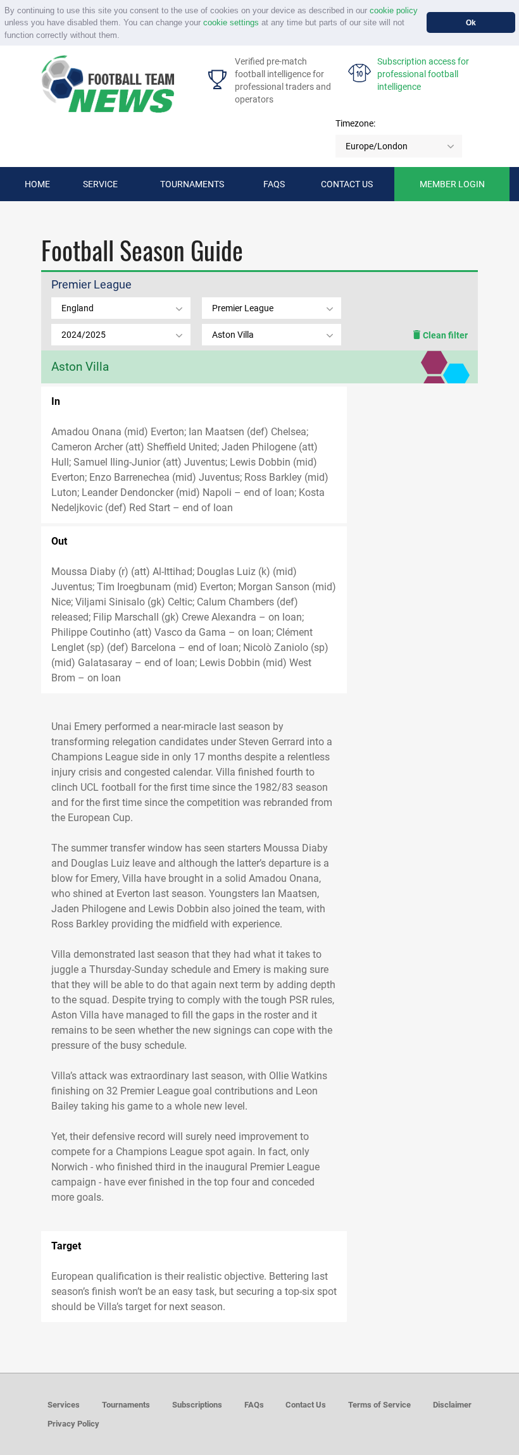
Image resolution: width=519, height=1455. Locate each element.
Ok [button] (471, 22)
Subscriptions (197, 1404)
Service (100, 184)
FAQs (274, 184)
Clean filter (444, 335)
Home (37, 184)
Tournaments (192, 184)
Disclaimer (452, 1404)
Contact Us (305, 1404)
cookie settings (231, 22)
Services (63, 1404)
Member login (452, 184)
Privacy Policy (73, 1423)
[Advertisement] (412, 595)
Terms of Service (379, 1404)
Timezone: (355, 123)
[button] (123, 35)
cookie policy (394, 10)
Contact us (347, 184)
